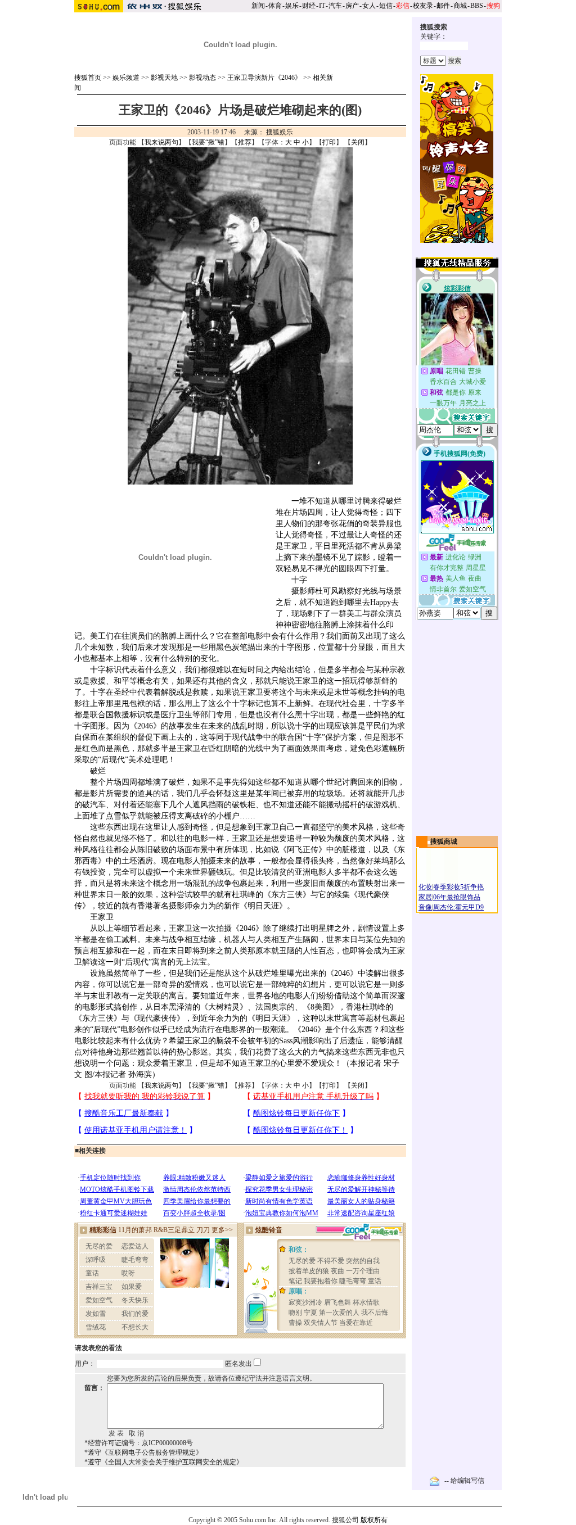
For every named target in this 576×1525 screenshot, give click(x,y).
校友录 (423, 6)
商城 (460, 6)
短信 (386, 6)
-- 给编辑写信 (464, 1481)
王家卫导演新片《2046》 (264, 78)
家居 (425, 897)
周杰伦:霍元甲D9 (458, 907)
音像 (425, 907)
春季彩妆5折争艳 (458, 887)
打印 (329, 142)
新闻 (258, 6)
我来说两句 (161, 142)
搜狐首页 (87, 78)
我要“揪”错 (208, 142)
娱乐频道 (126, 78)
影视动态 (202, 78)
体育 (275, 6)
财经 (309, 6)
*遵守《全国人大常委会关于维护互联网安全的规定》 (163, 1462)
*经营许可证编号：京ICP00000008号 (138, 1443)
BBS (476, 6)
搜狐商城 (443, 841)
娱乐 (292, 6)
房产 (352, 6)
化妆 (425, 887)
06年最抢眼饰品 (456, 897)
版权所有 (374, 1520)
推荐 (244, 142)
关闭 (357, 142)
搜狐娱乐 (279, 132)
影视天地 (164, 78)
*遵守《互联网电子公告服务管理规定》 (143, 1452)
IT (322, 6)
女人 (369, 6)
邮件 (443, 6)
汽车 (335, 6)
